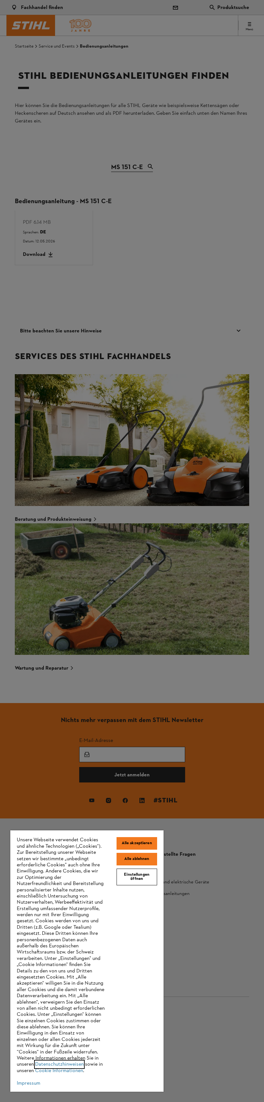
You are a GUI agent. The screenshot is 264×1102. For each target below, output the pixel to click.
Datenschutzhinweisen (59, 1064)
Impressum (28, 1083)
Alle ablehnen (136, 859)
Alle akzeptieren (137, 843)
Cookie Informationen (59, 1070)
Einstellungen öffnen (136, 877)
